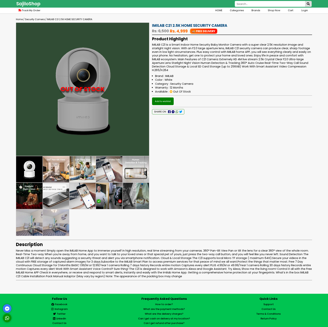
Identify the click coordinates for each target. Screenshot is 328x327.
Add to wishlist (163, 101)
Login (304, 10)
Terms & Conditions (268, 313)
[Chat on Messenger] (7, 308)
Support (268, 304)
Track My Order (30, 10)
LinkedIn (61, 318)
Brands (256, 10)
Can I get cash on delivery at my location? (164, 318)
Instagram (61, 309)
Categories (237, 10)
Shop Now (274, 10)
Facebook (61, 304)
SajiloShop (28, 4)
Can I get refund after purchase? (164, 323)
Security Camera (35, 19)
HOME (218, 10)
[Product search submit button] (308, 4)
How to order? (164, 304)
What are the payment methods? (164, 309)
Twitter (61, 313)
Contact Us (59, 323)
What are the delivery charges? (164, 313)
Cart (291, 10)
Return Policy (269, 318)
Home (19, 19)
